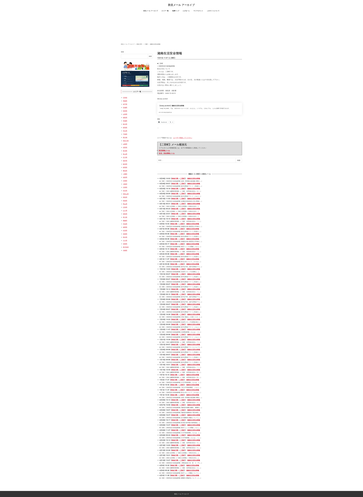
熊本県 (125, 237)
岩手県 (125, 104)
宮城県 (125, 107)
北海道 (125, 97)
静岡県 (125, 167)
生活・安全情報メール (167, 153)
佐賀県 (125, 230)
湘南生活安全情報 (193, 178)
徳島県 (125, 214)
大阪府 (125, 184)
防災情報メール (164, 150)
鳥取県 (125, 197)
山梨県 (125, 144)
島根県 (125, 201)
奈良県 (125, 190)
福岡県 (125, 227)
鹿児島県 (126, 247)
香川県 (125, 217)
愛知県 (125, 171)
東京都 (125, 137)
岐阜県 (125, 164)
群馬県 (125, 127)
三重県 (125, 174)
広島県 (125, 207)
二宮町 (172, 58)
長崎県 (125, 234)
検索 (238, 160)
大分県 (125, 240)
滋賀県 (125, 177)
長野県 (125, 147)
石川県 (125, 157)
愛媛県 (125, 220)
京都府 (125, 181)
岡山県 (125, 204)
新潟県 (125, 151)
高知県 (125, 224)
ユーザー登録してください (182, 138)
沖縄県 (125, 250)
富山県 (125, 154)
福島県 (125, 117)
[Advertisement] (181, 28)
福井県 (125, 161)
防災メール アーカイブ (181, 5)
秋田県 (125, 111)
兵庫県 (125, 187)
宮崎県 (125, 244)
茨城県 (125, 121)
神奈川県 (175, 178)
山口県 (125, 210)
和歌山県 (126, 194)
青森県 (125, 101)
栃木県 (125, 124)
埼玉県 (125, 131)
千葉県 (125, 134)
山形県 (125, 114)
